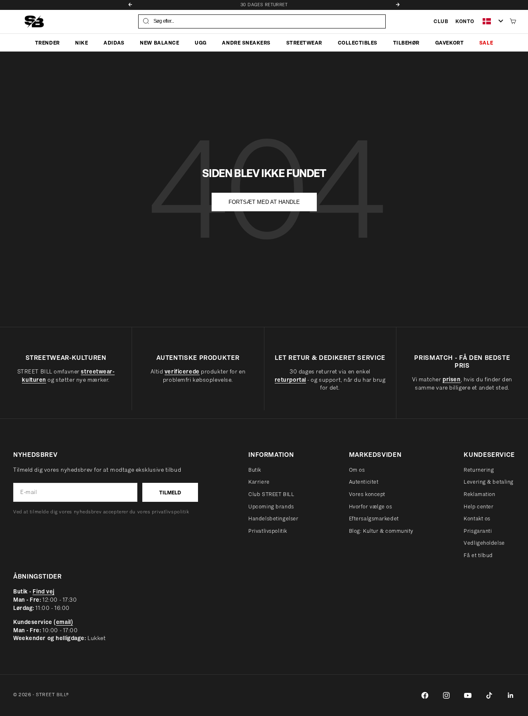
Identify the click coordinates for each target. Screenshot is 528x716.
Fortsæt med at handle (264, 202)
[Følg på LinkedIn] (511, 695)
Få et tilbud (478, 555)
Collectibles (357, 42)
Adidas (114, 42)
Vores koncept (367, 494)
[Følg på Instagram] (446, 695)
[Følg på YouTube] (468, 695)
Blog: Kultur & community (381, 531)
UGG (201, 42)
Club (441, 21)
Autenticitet (364, 482)
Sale (486, 42)
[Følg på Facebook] (425, 695)
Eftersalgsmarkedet (374, 518)
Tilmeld (170, 492)
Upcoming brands (271, 506)
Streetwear (304, 42)
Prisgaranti (478, 531)
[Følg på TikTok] (489, 695)
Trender (47, 42)
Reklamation (479, 494)
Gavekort (449, 42)
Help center (478, 506)
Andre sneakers (246, 42)
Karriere (258, 482)
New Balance (159, 42)
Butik (254, 470)
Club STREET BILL (271, 494)
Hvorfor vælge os (370, 506)
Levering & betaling (489, 482)
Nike (81, 42)
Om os (357, 470)
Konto (464, 21)
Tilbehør (406, 42)
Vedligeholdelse (484, 543)
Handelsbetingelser (273, 518)
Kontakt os (477, 518)
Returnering (479, 470)
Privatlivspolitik (267, 531)
